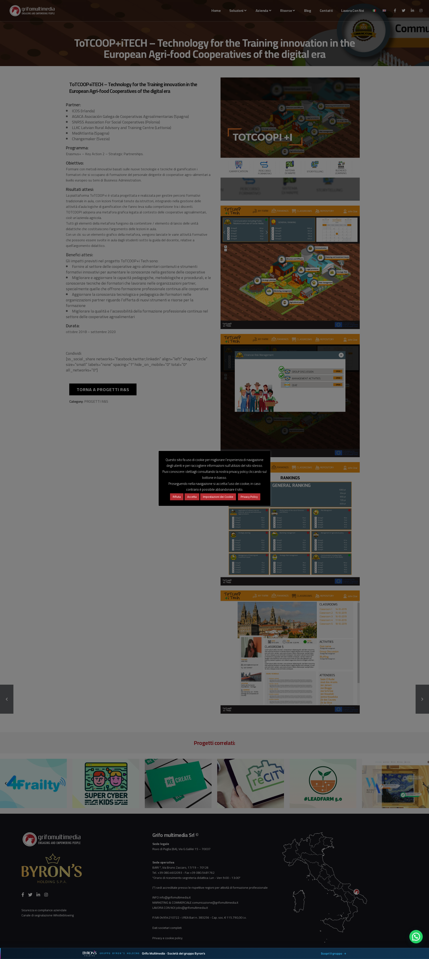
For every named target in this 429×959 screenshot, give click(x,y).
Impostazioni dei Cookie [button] (218, 496)
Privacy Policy (249, 496)
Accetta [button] (192, 496)
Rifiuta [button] (177, 496)
